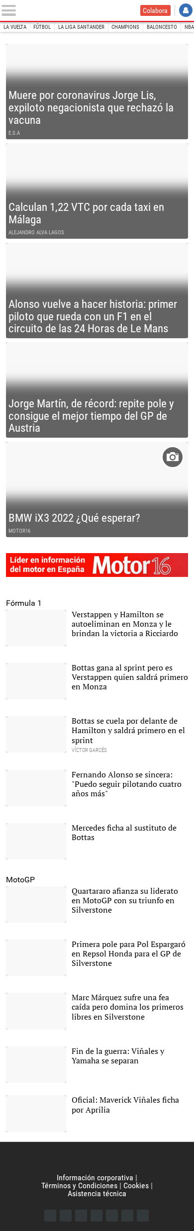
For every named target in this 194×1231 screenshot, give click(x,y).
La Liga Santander (81, 27)
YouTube (96, 1216)
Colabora (155, 10)
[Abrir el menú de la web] (10, 10)
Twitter (66, 1216)
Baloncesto (162, 27)
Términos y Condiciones (79, 1185)
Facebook (50, 1216)
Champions (125, 27)
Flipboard (112, 1216)
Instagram (81, 1216)
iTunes (143, 1216)
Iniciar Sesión (186, 10)
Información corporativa (95, 1177)
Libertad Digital (97, 1158)
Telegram (127, 1216)
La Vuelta (14, 27)
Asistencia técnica (97, 1193)
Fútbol (42, 27)
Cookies (136, 1185)
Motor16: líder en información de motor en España (97, 565)
